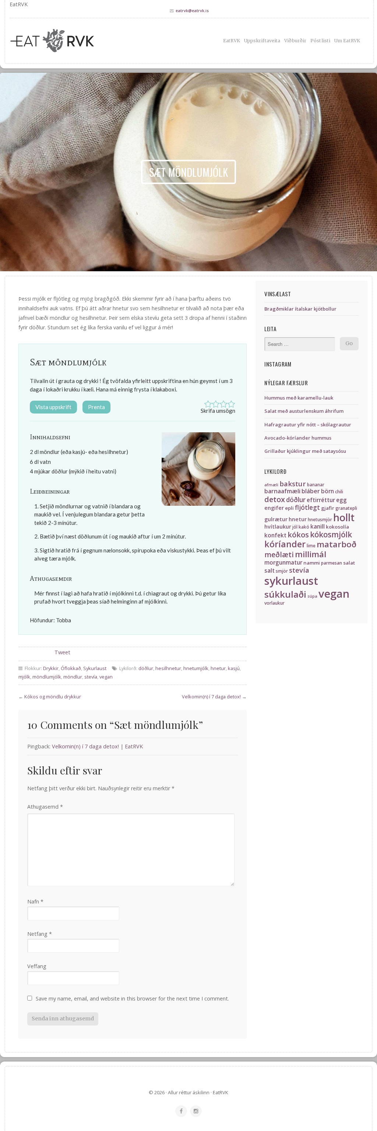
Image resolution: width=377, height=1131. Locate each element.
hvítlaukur (277, 526)
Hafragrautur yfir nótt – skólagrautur (307, 424)
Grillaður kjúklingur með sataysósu (305, 451)
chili (339, 491)
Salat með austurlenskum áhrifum (303, 411)
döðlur (145, 668)
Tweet (62, 652)
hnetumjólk (195, 668)
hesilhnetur (168, 668)
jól (294, 527)
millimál (310, 554)
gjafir (327, 508)
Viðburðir (295, 40)
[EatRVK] (66, 41)
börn (327, 491)
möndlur (72, 676)
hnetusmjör (320, 519)
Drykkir (51, 668)
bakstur (292, 483)
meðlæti (279, 554)
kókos (298, 534)
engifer (274, 507)
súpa (312, 596)
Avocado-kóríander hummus (297, 437)
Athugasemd (45, 806)
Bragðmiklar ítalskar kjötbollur (300, 308)
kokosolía (337, 526)
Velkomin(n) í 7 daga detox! (211, 696)
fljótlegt (307, 507)
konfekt (275, 535)
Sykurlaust (94, 668)
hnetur (218, 668)
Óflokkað (71, 668)
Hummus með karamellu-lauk (298, 397)
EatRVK (231, 40)
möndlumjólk (46, 676)
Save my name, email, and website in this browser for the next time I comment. (132, 998)
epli (289, 508)
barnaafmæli (282, 491)
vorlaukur (274, 603)
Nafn (35, 901)
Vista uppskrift (53, 407)
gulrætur (276, 519)
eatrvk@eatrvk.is (192, 10)
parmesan (331, 563)
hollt (344, 517)
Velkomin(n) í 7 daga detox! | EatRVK (97, 746)
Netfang (39, 933)
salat (349, 562)
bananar (315, 485)
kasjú (234, 668)
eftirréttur (321, 500)
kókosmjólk (331, 534)
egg (341, 500)
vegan (106, 676)
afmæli (271, 484)
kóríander (285, 544)
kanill (317, 526)
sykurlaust (291, 580)
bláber (311, 491)
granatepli (346, 508)
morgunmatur (283, 562)
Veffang (36, 966)
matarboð (336, 544)
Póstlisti (320, 40)
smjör (282, 571)
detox (274, 499)
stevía (90, 676)
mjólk (24, 676)
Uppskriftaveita (262, 40)
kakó (304, 527)
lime (311, 546)
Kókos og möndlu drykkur (52, 696)
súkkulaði (285, 594)
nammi (311, 562)
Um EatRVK (347, 40)
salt (269, 571)
